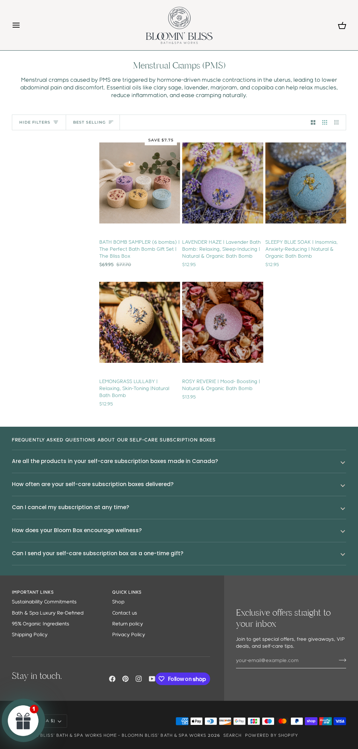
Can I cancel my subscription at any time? (70, 507)
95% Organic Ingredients (40, 624)
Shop (118, 602)
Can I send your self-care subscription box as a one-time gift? (98, 553)
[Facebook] (112, 679)
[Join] (340, 660)
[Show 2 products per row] (313, 122)
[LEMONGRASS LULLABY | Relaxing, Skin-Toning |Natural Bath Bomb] (139, 322)
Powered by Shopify (271, 735)
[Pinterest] (125, 679)
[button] (23, 720)
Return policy (127, 624)
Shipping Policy (30, 635)
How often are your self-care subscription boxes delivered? (93, 484)
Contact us (124, 613)
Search (232, 735)
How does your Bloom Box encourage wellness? (77, 530)
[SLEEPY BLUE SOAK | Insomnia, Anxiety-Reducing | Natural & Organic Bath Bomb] (305, 182)
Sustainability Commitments (44, 602)
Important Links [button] (33, 592)
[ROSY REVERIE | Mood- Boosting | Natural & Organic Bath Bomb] (222, 322)
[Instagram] (139, 679)
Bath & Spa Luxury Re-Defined (48, 613)
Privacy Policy (128, 635)
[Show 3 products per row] (325, 122)
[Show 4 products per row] (338, 122)
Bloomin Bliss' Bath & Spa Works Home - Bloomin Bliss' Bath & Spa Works (112, 735)
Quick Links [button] (127, 592)
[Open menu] (22, 25)
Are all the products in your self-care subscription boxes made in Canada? (115, 461)
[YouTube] (152, 679)
